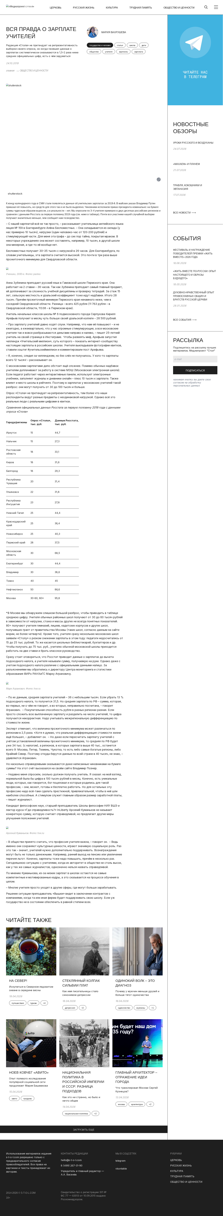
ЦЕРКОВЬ (55, 7)
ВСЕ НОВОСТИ (182, 212)
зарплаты (123, 51)
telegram (120, 1160)
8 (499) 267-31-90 (71, 1165)
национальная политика (76, 1113)
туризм (33, 1003)
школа (132, 45)
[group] (195, 151)
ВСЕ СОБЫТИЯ (182, 320)
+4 (44, 1003)
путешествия (18, 1003)
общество (94, 51)
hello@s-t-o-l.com (71, 1160)
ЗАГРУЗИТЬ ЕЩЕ (83, 1129)
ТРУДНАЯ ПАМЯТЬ (140, 7)
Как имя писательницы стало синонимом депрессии (80, 993)
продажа (27, 1098)
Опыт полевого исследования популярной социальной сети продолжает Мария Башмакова (28, 1082)
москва (121, 1104)
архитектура (137, 1104)
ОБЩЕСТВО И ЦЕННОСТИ (179, 7)
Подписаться (195, 370)
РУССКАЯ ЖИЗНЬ (83, 7)
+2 (82, 1008)
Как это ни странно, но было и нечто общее (81, 1099)
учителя (109, 51)
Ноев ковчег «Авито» (29, 1072)
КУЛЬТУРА (112, 7)
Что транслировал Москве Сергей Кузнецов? (136, 1089)
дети (144, 45)
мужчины (140, 1008)
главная (10, 70)
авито (14, 1098)
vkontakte (121, 1168)
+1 (152, 1008)
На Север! (18, 981)
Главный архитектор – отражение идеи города (136, 1077)
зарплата (138, 51)
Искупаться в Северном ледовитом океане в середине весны (31, 988)
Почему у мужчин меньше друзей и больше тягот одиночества (137, 993)
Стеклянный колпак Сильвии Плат (81, 983)
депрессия (70, 1008)
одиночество (124, 1008)
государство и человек (100, 45)
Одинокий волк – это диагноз (135, 983)
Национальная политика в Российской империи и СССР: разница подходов (83, 1082)
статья (120, 45)
